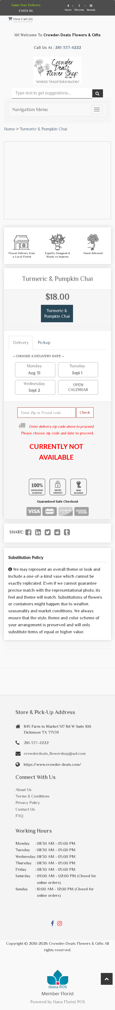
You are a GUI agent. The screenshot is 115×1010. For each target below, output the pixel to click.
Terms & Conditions (32, 796)
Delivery (21, 342)
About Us (24, 789)
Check (85, 412)
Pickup (44, 342)
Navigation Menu (30, 109)
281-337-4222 (68, 48)
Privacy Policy (28, 802)
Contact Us (25, 809)
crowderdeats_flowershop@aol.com (55, 753)
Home (9, 129)
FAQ (19, 815)
